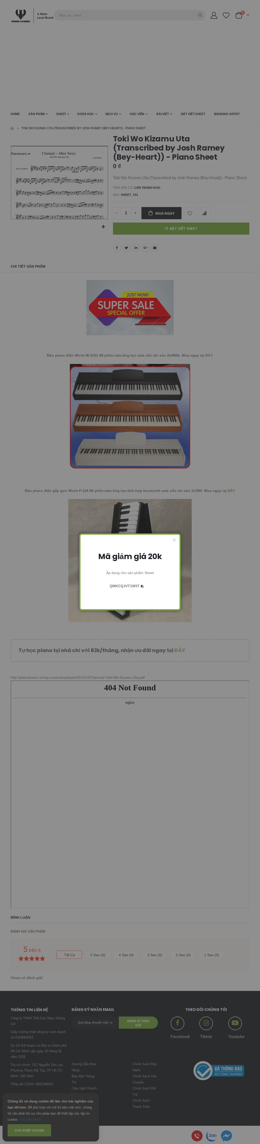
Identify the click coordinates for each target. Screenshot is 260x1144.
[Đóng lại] (174, 539)
